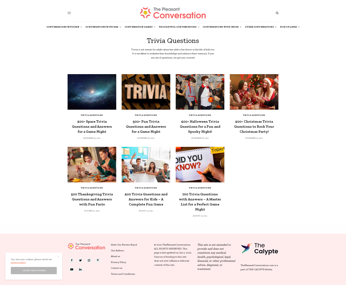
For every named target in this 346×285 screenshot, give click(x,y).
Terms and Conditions (123, 273)
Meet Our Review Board (124, 244)
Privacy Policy (118, 262)
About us (115, 256)
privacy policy (18, 262)
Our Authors (117, 250)
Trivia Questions (92, 115)
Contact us (116, 267)
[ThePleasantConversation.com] (173, 12)
